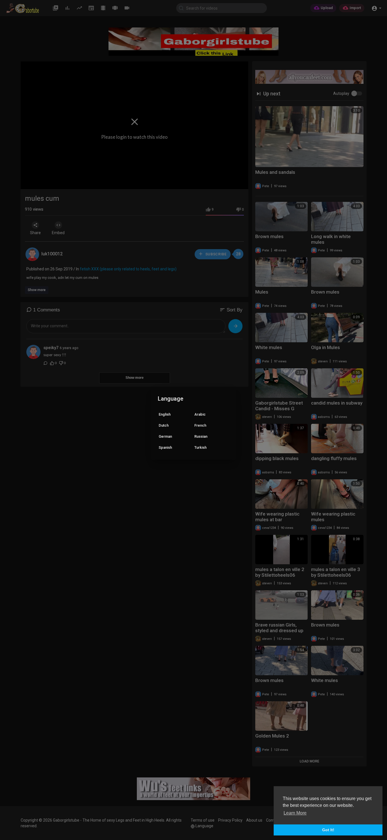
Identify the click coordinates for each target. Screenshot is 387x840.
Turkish (200, 447)
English (165, 414)
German (165, 436)
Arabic (200, 414)
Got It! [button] (328, 830)
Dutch (164, 425)
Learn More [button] (295, 813)
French (200, 425)
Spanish (165, 447)
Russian (200, 436)
